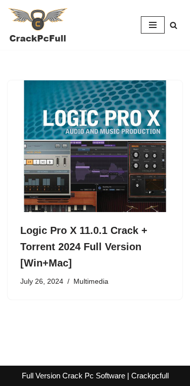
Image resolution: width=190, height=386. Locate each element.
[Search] (173, 25)
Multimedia (90, 281)
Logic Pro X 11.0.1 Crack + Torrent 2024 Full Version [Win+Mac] (83, 247)
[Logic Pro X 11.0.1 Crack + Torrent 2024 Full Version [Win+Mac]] (95, 146)
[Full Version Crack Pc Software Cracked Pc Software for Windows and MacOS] (38, 25)
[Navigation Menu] (153, 25)
